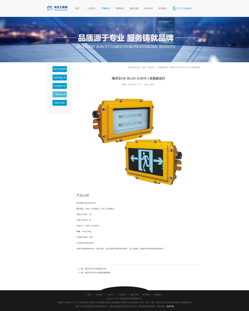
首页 (77, 8)
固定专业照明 (59, 69)
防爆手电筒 (59, 103)
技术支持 (148, 8)
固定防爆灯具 (59, 77)
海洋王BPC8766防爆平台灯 (96, 269)
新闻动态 (120, 8)
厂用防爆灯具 (59, 94)
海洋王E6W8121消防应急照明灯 (98, 273)
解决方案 (134, 8)
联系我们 (163, 8)
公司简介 (91, 8)
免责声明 (170, 306)
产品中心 (106, 8)
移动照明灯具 (59, 86)
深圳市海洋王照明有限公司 (131, 299)
